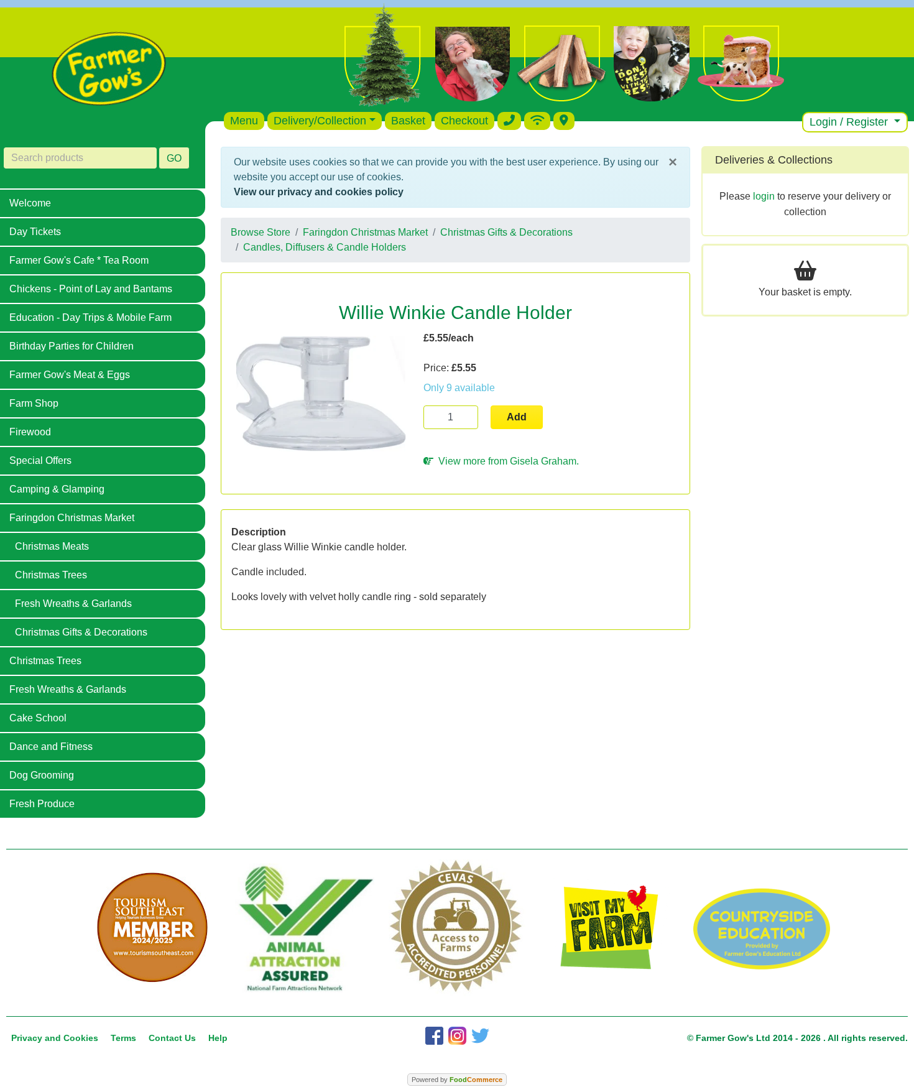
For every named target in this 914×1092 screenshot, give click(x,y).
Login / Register (850, 122)
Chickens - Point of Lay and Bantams (90, 289)
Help (218, 1038)
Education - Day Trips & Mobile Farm (90, 317)
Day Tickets (35, 231)
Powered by (457, 1079)
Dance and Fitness (51, 746)
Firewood (30, 432)
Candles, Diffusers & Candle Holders (324, 247)
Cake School (38, 718)
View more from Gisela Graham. (506, 461)
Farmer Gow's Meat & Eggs (69, 374)
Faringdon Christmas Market (71, 517)
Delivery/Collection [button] (320, 120)
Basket (408, 120)
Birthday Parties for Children (71, 346)
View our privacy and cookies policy (319, 192)
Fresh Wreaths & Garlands (73, 603)
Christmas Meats (52, 546)
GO (174, 158)
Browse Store (260, 232)
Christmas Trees (51, 575)
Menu (244, 120)
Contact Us (172, 1038)
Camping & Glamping (56, 489)
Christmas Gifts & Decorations (81, 632)
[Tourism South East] (153, 928)
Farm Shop (33, 403)
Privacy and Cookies (54, 1038)
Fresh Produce (42, 803)
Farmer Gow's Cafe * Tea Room (79, 260)
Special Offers (40, 460)
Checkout (464, 120)
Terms (123, 1038)
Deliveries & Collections (774, 160)
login (764, 196)
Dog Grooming (41, 775)
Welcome (30, 203)
